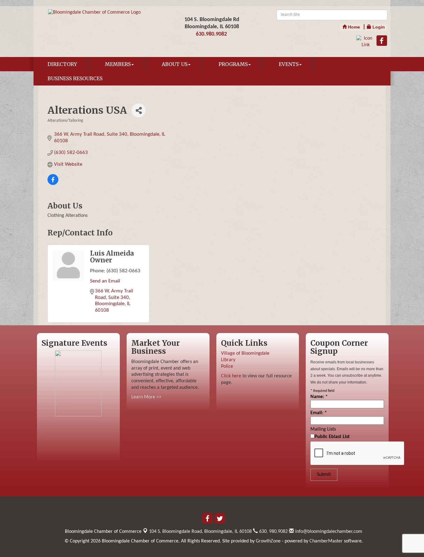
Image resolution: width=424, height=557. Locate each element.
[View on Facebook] (52, 183)
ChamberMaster (326, 541)
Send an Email (105, 281)
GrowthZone (268, 541)
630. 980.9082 (273, 531)
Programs (233, 64)
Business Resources (74, 78)
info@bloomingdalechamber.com (328, 531)
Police (227, 366)
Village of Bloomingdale (245, 353)
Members (118, 64)
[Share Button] (139, 110)
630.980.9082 (211, 34)
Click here (231, 376)
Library (228, 359)
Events (289, 64)
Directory (62, 64)
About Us (174, 64)
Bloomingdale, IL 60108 (200, 531)
